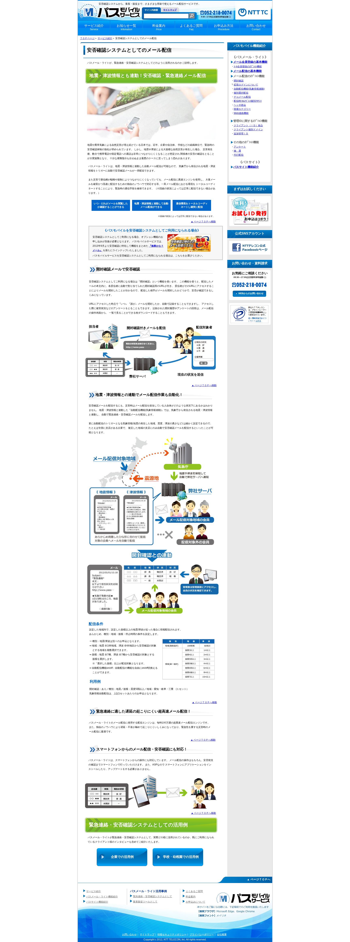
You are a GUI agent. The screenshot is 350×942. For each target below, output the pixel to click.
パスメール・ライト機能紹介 (102, 896)
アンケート (240, 146)
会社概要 (222, 934)
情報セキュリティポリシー (172, 934)
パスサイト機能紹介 (246, 166)
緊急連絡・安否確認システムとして (152, 896)
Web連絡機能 (241, 113)
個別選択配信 (241, 92)
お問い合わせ (129, 934)
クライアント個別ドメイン (248, 129)
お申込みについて (195, 901)
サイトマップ (170, 10)
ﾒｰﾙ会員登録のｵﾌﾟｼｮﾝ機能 (248, 66)
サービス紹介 (105, 38)
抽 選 (237, 150)
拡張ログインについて (246, 84)
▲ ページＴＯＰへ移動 (203, 221)
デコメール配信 (242, 96)
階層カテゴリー (242, 109)
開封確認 (238, 80)
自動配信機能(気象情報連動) (249, 88)
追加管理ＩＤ (241, 133)
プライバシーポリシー (202, 934)
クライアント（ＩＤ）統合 (248, 125)
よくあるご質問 (194, 891)
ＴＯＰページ (87, 38)
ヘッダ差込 (240, 105)
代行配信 (238, 154)
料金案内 (190, 896)
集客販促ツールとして (145, 901)
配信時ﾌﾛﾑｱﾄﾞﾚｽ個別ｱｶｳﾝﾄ (248, 101)
